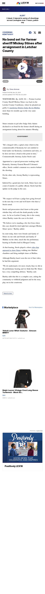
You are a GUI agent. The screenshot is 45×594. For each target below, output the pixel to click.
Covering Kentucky (8, 33)
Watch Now (39, 3)
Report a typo (8, 293)
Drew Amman (14, 89)
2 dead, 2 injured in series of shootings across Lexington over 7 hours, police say (22, 20)
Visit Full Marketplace (35, 307)
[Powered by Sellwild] (39, 431)
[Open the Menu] (3, 3)
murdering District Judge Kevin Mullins (24, 107)
